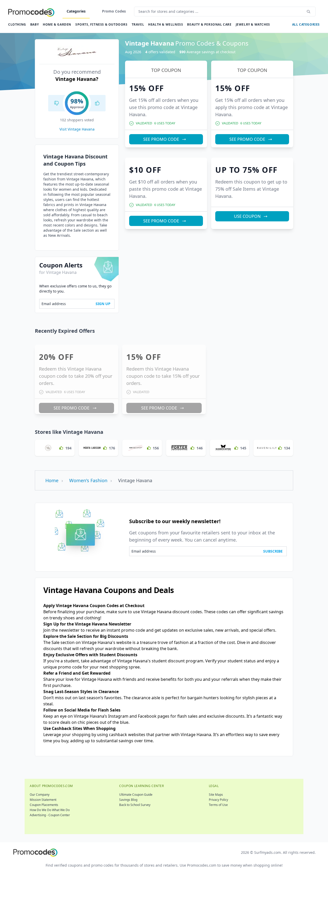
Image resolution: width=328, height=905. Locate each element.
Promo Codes (114, 11)
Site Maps (216, 794)
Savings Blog (128, 800)
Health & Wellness (165, 24)
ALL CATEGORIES (306, 24)
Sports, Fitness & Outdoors (101, 24)
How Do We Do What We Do (50, 810)
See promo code (161, 139)
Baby (34, 24)
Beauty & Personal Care (209, 24)
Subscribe (273, 551)
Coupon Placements (44, 805)
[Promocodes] (31, 11)
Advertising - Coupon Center (50, 815)
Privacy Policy (218, 800)
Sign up (103, 303)
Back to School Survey (134, 805)
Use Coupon (247, 216)
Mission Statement (43, 800)
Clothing (17, 24)
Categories (76, 11)
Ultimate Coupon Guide (135, 794)
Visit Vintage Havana (77, 129)
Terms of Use (218, 805)
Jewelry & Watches (253, 24)
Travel (138, 24)
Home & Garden (57, 24)
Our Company (39, 794)
